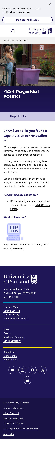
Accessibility (8, 434)
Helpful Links (18, 116)
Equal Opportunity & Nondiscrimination (20, 428)
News (6, 329)
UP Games (17, 248)
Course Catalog (11, 310)
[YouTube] (12, 370)
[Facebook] (33, 370)
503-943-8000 (11, 297)
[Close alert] (50, 4)
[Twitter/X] (43, 370)
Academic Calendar (13, 337)
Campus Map (10, 307)
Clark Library (10, 356)
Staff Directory (11, 314)
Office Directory (12, 341)
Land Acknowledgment (13, 418)
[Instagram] (22, 370)
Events (7, 333)
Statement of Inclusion (13, 423)
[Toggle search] (14, 31)
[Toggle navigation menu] (49, 116)
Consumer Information (13, 408)
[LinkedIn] (27, 380)
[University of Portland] (40, 31)
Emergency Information (16, 318)
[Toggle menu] (6, 31)
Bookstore (9, 352)
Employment (10, 359)
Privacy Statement (11, 413)
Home (6, 40)
